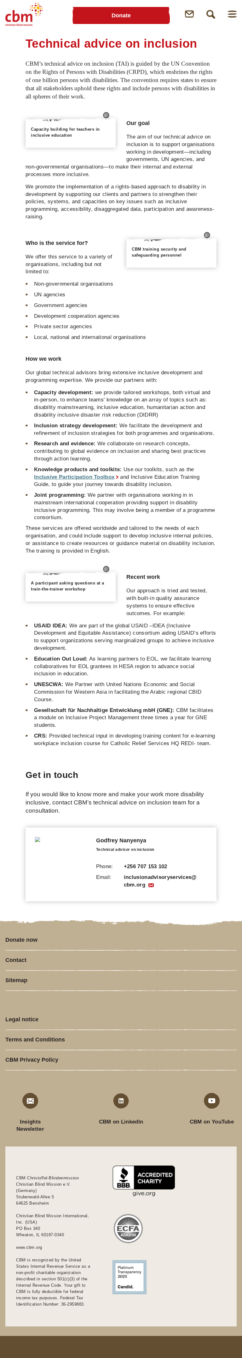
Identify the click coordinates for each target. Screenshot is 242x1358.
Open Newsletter (189, 14)
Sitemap (16, 980)
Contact (15, 960)
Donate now (21, 940)
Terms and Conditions (35, 1039)
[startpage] (24, 14)
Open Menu (232, 14)
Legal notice (21, 1019)
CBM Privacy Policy (31, 1060)
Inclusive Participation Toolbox (74, 477)
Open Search (210, 14)
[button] (106, 115)
